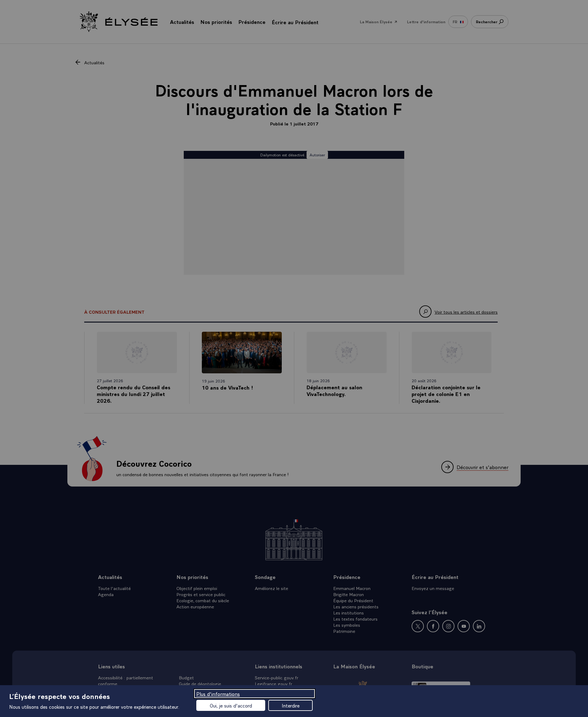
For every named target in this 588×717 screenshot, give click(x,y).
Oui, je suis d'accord (231, 705)
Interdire (291, 705)
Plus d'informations (218, 693)
